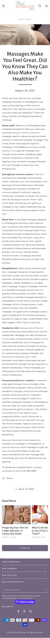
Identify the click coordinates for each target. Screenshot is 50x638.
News (27, 19)
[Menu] (3, 6)
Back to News (26, 489)
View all (25, 548)
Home (21, 19)
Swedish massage (33, 140)
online (8, 471)
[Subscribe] (46, 590)
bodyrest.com (20, 632)
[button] (39, 6)
